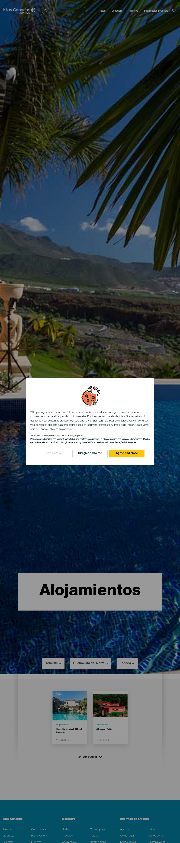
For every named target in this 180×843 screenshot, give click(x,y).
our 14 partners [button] (71, 412)
